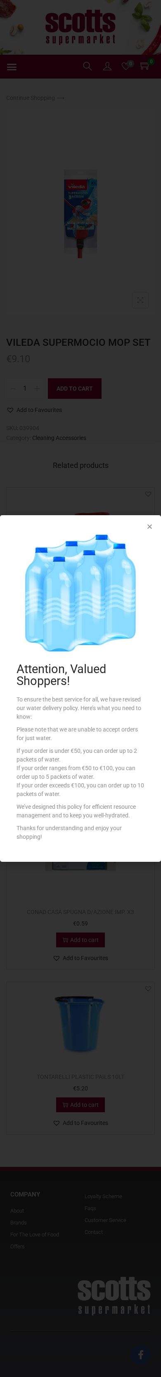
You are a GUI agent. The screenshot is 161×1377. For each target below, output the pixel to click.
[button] (150, 526)
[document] (80, 688)
